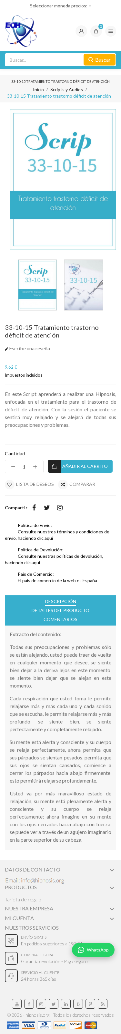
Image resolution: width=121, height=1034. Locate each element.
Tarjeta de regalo (23, 899)
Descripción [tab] (60, 601)
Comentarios (60, 619)
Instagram (59, 507)
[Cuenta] (81, 31)
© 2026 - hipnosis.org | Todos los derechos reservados (60, 1015)
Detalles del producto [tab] (60, 610)
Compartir (33, 507)
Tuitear (46, 507)
